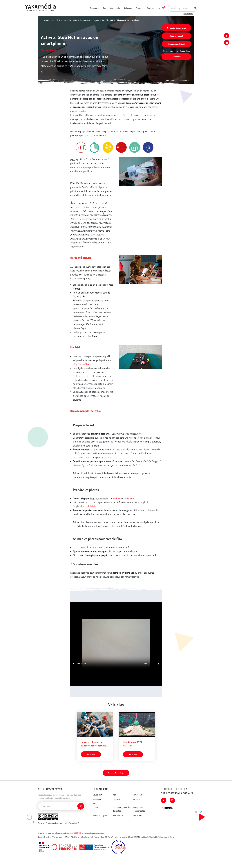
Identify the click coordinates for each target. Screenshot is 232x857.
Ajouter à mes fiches (178, 28)
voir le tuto (91, 506)
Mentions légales (100, 815)
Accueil (46, 20)
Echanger (128, 8)
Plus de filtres (188, 13)
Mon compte (118, 815)
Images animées (99, 20)
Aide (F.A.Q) (137, 815)
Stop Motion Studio (82, 364)
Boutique (150, 8)
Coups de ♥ (94, 8)
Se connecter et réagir (176, 44)
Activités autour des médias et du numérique (73, 20)
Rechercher (195, 8)
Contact (96, 807)
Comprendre (115, 8)
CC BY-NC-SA (79, 833)
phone (131, 498)
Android (117, 498)
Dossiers (139, 8)
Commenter (176, 56)
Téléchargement (176, 36)
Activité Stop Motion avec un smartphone (123, 20)
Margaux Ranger (49, 50)
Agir (104, 8)
